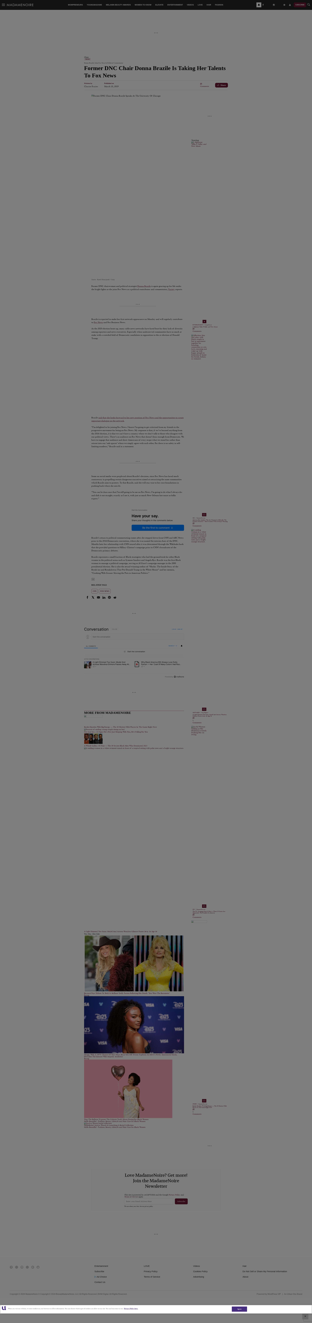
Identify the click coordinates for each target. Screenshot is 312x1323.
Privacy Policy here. (131, 1308)
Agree (239, 1309)
